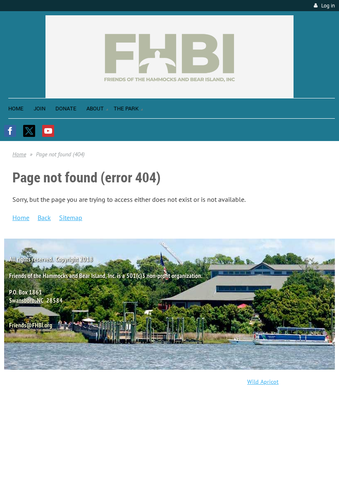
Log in (328, 5)
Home (19, 154)
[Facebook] (10, 131)
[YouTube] (48, 131)
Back (44, 217)
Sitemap (70, 217)
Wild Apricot (263, 381)
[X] (29, 131)
